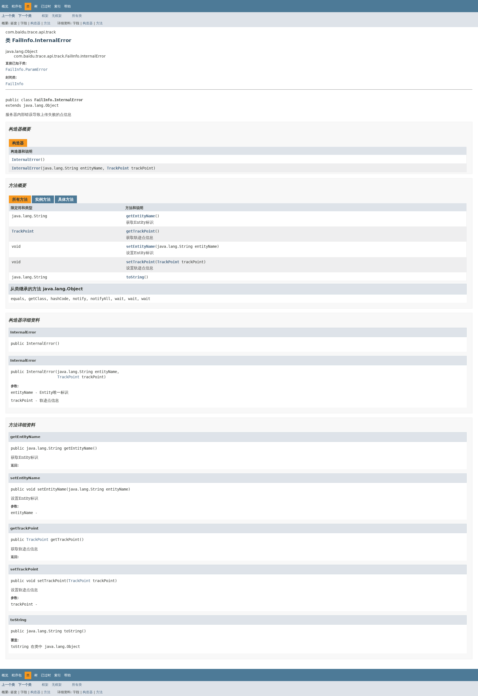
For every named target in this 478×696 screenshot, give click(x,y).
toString (135, 277)
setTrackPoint (140, 262)
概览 (5, 6)
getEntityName (140, 216)
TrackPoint (118, 168)
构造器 (35, 23)
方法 (47, 23)
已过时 (46, 6)
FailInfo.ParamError (27, 69)
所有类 (77, 16)
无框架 (57, 16)
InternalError (26, 159)
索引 (57, 6)
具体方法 (66, 199)
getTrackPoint (140, 231)
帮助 (67, 6)
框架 (45, 16)
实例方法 (43, 199)
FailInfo (14, 84)
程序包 (17, 6)
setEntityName (140, 246)
